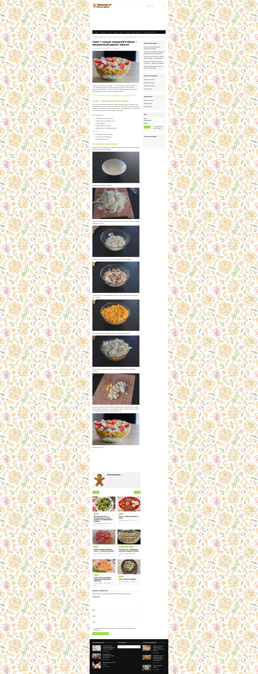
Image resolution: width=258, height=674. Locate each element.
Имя (93, 610)
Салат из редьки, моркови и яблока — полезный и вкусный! (104, 550)
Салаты (110, 32)
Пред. (96, 492)
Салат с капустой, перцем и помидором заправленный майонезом (103, 579)
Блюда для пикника (149, 79)
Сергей (146, 47)
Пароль (146, 123)
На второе (102, 32)
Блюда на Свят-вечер (149, 86)
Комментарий (96, 596)
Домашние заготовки (149, 32)
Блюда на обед (148, 103)
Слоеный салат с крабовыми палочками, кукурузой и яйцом (129, 550)
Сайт (93, 622)
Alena (145, 52)
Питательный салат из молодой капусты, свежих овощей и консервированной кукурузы (103, 519)
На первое (95, 32)
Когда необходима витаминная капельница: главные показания (109, 647)
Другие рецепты (136, 32)
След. (136, 492)
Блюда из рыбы (148, 106)
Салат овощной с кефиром (127, 579)
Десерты (121, 32)
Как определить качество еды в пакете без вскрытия (108, 656)
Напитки (128, 32)
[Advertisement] (129, 18)
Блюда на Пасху (148, 89)
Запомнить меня (159, 126)
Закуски (115, 32)
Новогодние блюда (124, 546)
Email (94, 616)
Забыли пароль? (157, 128)
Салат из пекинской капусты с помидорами (120, 95)
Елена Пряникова (98, 48)
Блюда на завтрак (148, 100)
